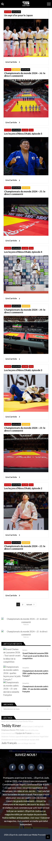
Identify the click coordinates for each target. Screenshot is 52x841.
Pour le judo (36, 733)
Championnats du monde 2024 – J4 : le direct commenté (24, 311)
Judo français (9, 742)
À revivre (16, 69)
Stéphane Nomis (8, 730)
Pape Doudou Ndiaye (26, 721)
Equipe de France (23, 733)
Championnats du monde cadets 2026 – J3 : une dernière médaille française (35, 688)
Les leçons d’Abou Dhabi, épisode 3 (23, 370)
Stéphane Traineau (8, 736)
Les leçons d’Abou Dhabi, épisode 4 (23, 252)
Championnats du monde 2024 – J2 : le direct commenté (24, 547)
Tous (31, 130)
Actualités (16, 12)
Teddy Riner (11, 725)
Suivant (29, 604)
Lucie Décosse (34, 736)
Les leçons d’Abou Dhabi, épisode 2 (23, 488)
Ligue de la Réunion (31, 730)
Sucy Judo (32, 743)
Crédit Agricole (38, 726)
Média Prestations (40, 835)
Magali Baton (44, 736)
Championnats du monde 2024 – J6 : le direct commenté (24, 74)
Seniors (8, 12)
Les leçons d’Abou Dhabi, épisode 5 (23, 133)
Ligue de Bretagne (22, 736)
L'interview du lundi (8, 733)
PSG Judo (20, 730)
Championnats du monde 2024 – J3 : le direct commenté (24, 429)
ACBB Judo (5, 721)
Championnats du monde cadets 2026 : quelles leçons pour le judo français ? (35, 673)
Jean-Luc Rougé (22, 743)
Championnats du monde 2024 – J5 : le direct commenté (24, 193)
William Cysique (27, 726)
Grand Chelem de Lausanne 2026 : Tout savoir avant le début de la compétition (35, 655)
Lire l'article (11, 62)
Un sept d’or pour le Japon (18, 15)
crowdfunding (14, 721)
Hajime (25, 130)
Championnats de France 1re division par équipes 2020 (20, 739)
